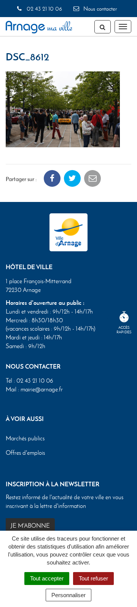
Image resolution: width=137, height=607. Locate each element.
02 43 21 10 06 (43, 8)
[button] (63, 108)
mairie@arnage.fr (42, 389)
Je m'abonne (30, 525)
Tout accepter (47, 578)
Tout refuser (93, 578)
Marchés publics (25, 438)
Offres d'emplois (25, 452)
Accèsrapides (124, 329)
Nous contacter (99, 8)
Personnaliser (68, 595)
